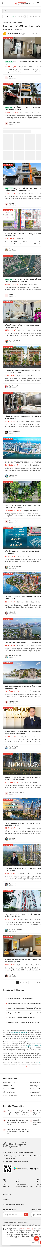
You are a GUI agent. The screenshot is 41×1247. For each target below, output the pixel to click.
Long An (35, 1092)
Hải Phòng (9, 1092)
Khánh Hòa (9, 1089)
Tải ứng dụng (25, 3)
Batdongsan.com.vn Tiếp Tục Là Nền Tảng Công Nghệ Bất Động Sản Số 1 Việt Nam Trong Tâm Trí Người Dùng (18, 1113)
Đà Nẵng (8, 1086)
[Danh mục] (2, 3)
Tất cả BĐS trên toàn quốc (15, 23)
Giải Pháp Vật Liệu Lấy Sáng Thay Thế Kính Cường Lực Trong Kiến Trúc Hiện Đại (18, 1122)
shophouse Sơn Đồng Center (19, 1032)
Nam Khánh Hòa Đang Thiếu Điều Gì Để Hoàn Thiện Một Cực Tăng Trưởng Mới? (18, 1131)
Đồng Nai (35, 1089)
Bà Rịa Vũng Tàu (10, 1095)
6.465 (38, 982)
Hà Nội (35, 1082)
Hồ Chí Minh (10, 1082)
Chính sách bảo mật (27, 1229)
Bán (4, 23)
